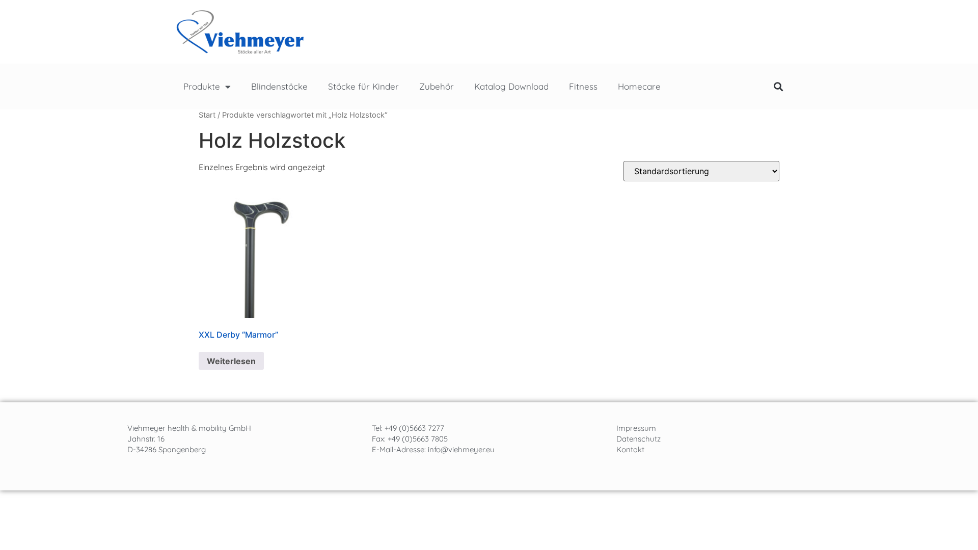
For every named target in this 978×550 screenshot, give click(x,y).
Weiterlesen (231, 361)
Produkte (201, 86)
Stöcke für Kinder (363, 86)
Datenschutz (638, 439)
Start (207, 115)
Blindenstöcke (279, 86)
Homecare (639, 86)
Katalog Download (511, 86)
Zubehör (436, 86)
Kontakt (630, 449)
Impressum (636, 428)
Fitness (583, 86)
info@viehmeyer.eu (461, 449)
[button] (778, 86)
